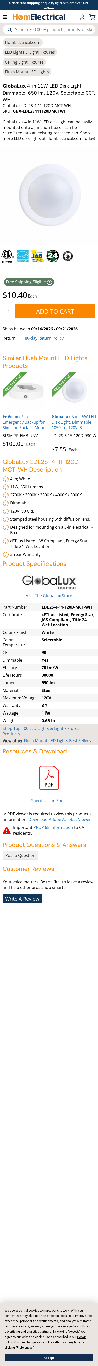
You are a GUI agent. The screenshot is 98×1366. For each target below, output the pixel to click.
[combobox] (49, 29)
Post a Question (20, 855)
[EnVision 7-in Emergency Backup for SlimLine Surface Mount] (26, 391)
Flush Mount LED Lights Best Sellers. (58, 741)
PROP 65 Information (53, 827)
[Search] (10, 30)
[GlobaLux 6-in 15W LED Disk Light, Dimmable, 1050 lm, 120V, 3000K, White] (75, 391)
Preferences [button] (25, 1347)
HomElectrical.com (22, 42)
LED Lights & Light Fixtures (30, 52)
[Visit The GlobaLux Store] (49, 583)
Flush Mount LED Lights (27, 72)
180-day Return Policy (43, 338)
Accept (49, 1358)
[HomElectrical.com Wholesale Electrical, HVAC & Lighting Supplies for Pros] (39, 16)
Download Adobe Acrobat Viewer (59, 819)
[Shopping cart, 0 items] (93, 16)
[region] (49, 256)
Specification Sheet (49, 801)
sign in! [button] (49, 7)
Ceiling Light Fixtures (24, 62)
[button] (8, 17)
